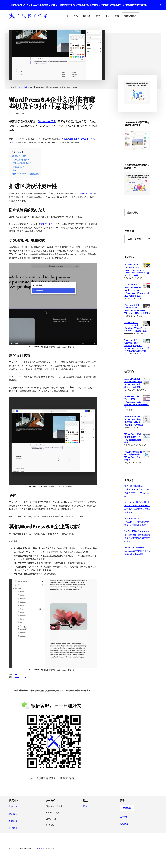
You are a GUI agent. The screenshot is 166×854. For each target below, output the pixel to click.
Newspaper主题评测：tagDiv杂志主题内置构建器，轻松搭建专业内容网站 (137, 551)
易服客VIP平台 (87, 193)
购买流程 (13, 813)
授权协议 (124, 824)
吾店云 (41, 848)
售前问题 (13, 821)
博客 (16, 675)
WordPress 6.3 (46, 121)
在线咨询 (127, 808)
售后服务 (13, 828)
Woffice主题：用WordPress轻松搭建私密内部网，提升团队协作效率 (137, 522)
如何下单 (13, 806)
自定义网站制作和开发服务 (84, 4)
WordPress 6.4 (21, 677)
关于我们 (124, 816)
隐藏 (19, 152)
